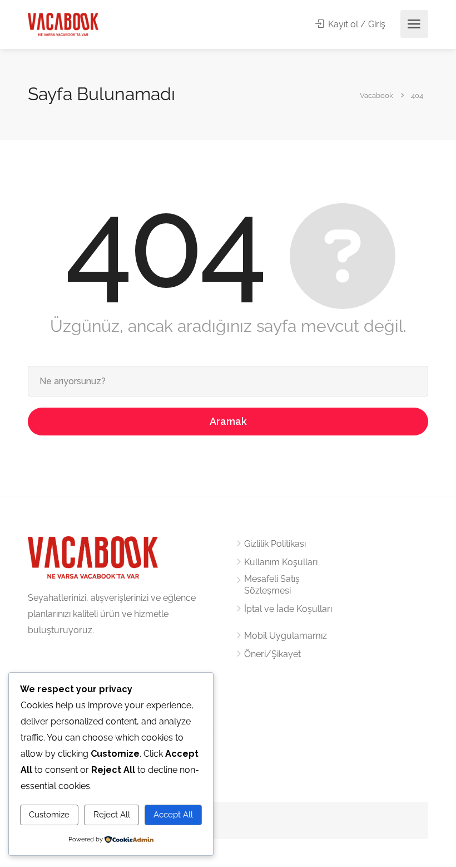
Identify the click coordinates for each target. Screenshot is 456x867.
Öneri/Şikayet (272, 654)
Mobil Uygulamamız (285, 635)
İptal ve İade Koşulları (288, 609)
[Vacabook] (63, 24)
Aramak (228, 421)
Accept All (173, 815)
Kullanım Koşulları (281, 562)
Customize (49, 815)
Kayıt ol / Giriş (355, 24)
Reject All (111, 815)
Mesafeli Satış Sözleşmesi (272, 585)
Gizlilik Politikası (275, 543)
